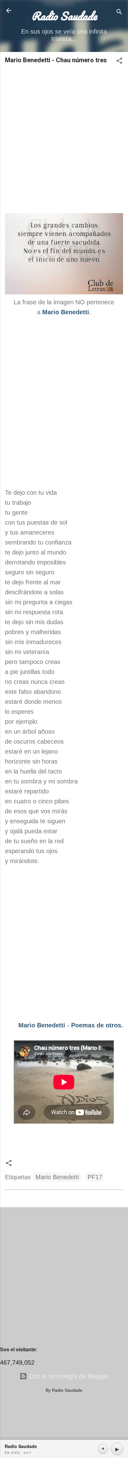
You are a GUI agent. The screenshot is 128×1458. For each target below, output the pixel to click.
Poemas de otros (96, 1025)
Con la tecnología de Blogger (68, 1376)
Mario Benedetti (41, 1025)
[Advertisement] (64, 139)
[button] (119, 61)
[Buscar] (119, 12)
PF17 (95, 1177)
